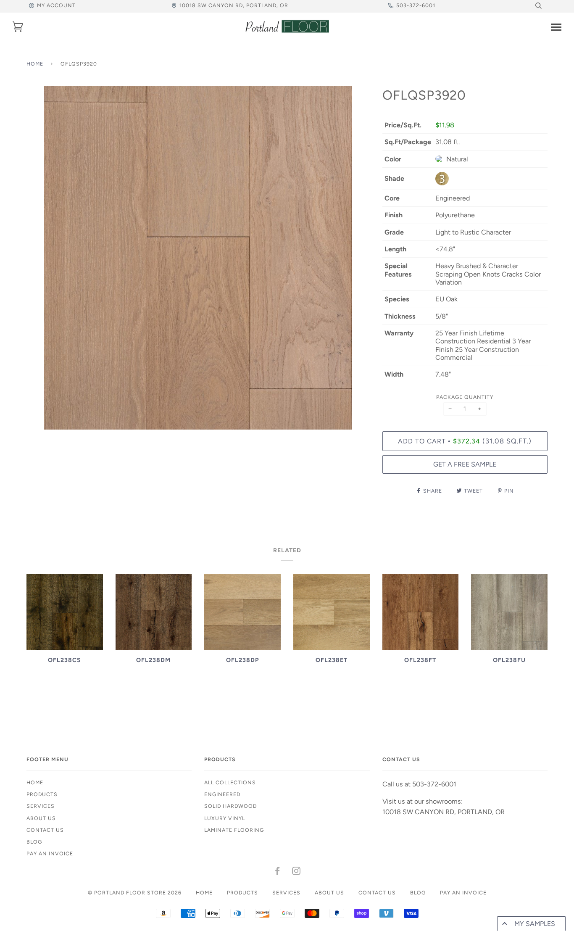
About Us (41, 818)
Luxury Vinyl (224, 818)
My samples (534, 924)
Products (42, 794)
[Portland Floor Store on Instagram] (296, 872)
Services (40, 806)
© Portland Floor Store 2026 (135, 892)
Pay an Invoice (49, 853)
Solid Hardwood (230, 806)
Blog (34, 842)
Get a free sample (464, 464)
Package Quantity (464, 397)
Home (34, 64)
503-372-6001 (415, 5)
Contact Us (45, 830)
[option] (198, 258)
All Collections (230, 782)
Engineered (222, 794)
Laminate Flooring (234, 830)
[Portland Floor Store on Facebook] (277, 872)
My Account (56, 5)
